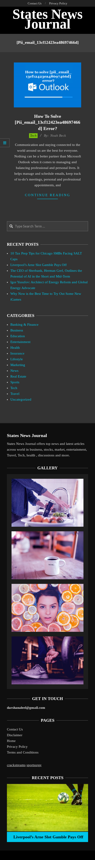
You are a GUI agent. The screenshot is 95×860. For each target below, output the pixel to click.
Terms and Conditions (23, 752)
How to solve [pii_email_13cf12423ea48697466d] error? (47, 122)
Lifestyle (16, 359)
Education (17, 336)
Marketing (17, 365)
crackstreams (16, 765)
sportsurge (34, 765)
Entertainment (20, 342)
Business (16, 330)
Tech (33, 135)
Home (11, 741)
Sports (14, 382)
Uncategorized (20, 399)
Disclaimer (14, 735)
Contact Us (15, 729)
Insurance (17, 353)
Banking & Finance (24, 324)
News (14, 370)
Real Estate (18, 376)
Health (15, 347)
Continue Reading (47, 195)
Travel (14, 394)
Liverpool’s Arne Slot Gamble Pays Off (38, 265)
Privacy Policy (17, 746)
